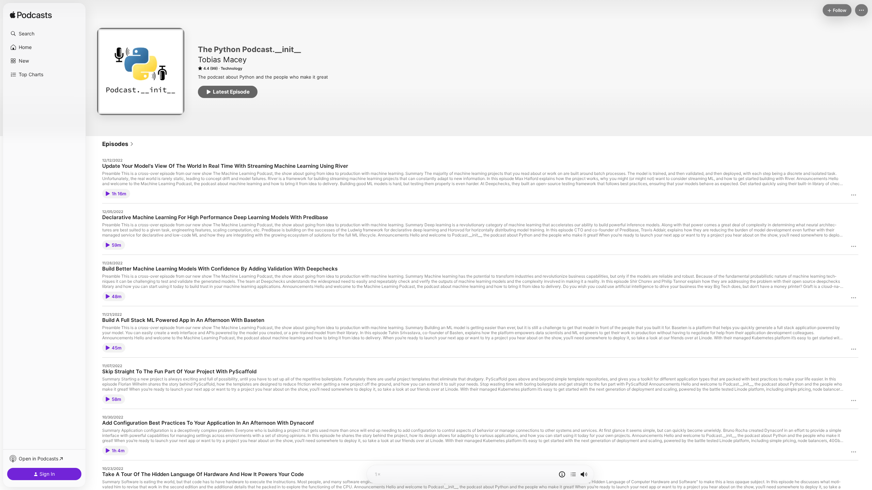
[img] (31, 15)
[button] (44, 33)
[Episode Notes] (562, 474)
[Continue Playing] (573, 474)
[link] (118, 144)
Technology (231, 68)
